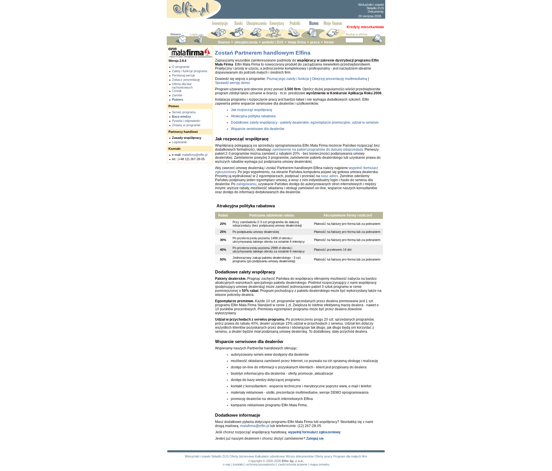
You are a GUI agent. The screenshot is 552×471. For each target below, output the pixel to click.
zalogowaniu (246, 184)
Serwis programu (184, 112)
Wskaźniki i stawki (371, 4)
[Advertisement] (289, 9)
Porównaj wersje (183, 75)
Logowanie (179, 142)
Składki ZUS (375, 8)
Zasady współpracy (186, 137)
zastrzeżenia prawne (292, 464)
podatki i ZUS (272, 42)
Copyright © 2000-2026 (264, 461)
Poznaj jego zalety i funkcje (288, 79)
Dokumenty (376, 11)
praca (315, 42)
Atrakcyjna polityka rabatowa (253, 116)
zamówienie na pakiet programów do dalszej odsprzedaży (317, 150)
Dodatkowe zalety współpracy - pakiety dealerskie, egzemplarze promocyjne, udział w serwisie (305, 122)
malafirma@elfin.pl (194, 154)
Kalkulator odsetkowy (270, 456)
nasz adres (329, 176)
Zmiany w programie (186, 125)
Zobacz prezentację (186, 79)
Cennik (177, 91)
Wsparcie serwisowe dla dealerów (257, 129)
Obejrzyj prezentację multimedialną (339, 79)
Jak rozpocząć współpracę (251, 110)
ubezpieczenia (246, 42)
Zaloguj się (315, 438)
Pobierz (177, 99)
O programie (180, 66)
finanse (224, 42)
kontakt (238, 464)
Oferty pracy (323, 456)
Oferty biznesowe (241, 456)
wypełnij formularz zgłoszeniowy (314, 432)
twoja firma (297, 42)
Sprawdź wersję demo (232, 83)
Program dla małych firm (350, 456)
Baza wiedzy (181, 116)
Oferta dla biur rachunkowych (182, 85)
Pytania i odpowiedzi (186, 120)
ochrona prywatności (260, 464)
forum (329, 42)
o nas (227, 464)
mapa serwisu (319, 464)
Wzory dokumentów (300, 456)
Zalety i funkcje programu (189, 71)
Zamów (177, 95)
